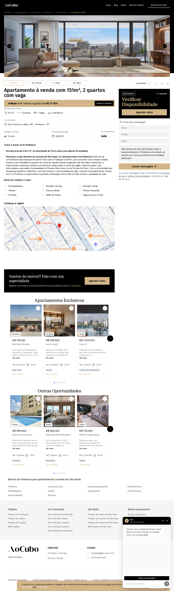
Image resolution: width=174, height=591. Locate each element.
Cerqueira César (55, 486)
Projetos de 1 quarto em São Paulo (102, 514)
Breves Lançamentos (137, 514)
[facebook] (156, 83)
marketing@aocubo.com (102, 553)
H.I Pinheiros (61, 12)
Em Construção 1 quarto (58, 518)
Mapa (78, 83)
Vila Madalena (14, 491)
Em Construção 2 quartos (58, 522)
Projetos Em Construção (18, 514)
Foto (15, 83)
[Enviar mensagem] (166, 583)
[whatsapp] (150, 83)
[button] (54, 382)
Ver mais (16, 358)
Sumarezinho (94, 491)
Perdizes (52, 495)
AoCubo (7, 12)
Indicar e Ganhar (104, 103)
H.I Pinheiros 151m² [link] (78, 12)
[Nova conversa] (163, 520)
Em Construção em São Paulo (60, 514)
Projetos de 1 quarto (16, 518)
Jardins (51, 491)
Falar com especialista (146, 578)
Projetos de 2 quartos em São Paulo (103, 518)
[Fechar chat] (167, 520)
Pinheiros (48, 12)
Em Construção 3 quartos (58, 527)
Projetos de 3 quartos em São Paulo (103, 522)
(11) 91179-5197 (98, 558)
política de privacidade (138, 176)
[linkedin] (162, 83)
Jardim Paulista (15, 495)
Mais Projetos (13, 527)
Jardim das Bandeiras (98, 486)
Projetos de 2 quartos (17, 522)
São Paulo (35, 12)
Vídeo (57, 83)
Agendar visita (97, 280)
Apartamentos (21, 12)
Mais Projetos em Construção (60, 531)
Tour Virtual (37, 83)
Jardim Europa (134, 491)
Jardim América (134, 486)
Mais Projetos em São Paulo (99, 527)
